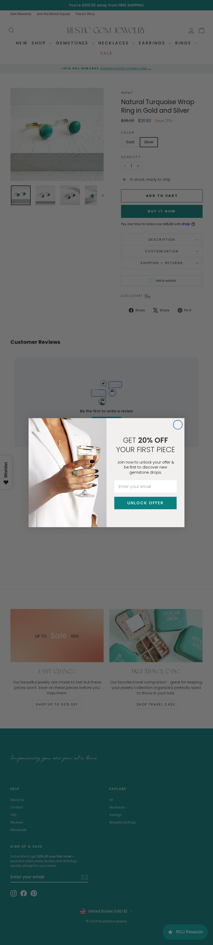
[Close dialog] (177, 424)
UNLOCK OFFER (145, 503)
